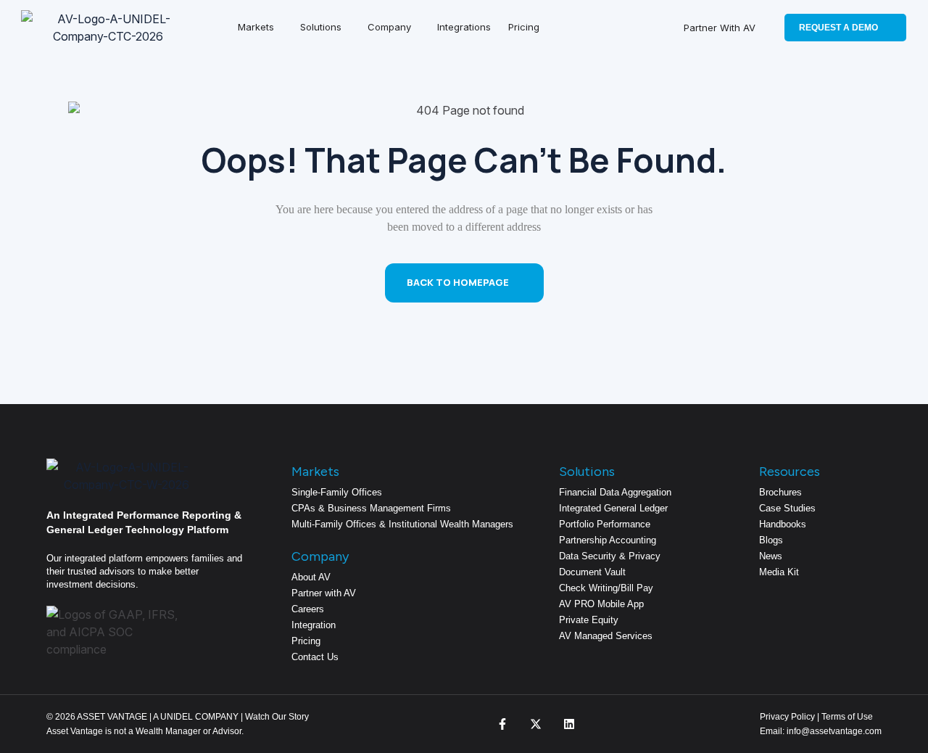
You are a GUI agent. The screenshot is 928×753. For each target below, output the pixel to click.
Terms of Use (847, 717)
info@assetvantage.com (833, 731)
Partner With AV (719, 27)
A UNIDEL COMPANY (196, 717)
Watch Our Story (277, 717)
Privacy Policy (787, 717)
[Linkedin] (569, 724)
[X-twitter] (535, 724)
